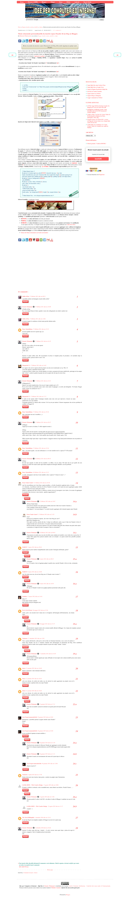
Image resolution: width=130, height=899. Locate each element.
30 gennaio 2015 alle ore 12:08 (49, 763)
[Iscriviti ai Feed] (41, 41)
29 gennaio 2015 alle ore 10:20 (45, 731)
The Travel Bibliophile (28, 817)
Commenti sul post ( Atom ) (31, 872)
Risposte (27, 498)
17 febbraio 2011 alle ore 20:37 (43, 422)
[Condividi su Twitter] (23, 41)
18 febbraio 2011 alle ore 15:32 (41, 472)
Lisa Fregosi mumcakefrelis (29, 717)
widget (56, 36)
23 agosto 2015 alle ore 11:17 (55, 806)
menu (48, 36)
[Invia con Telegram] (44, 41)
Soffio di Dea (25, 296)
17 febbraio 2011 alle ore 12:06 (37, 319)
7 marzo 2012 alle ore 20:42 (35, 547)
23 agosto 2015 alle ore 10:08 (51, 785)
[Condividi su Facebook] (19, 41)
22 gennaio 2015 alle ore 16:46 (34, 691)
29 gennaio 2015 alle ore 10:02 (45, 717)
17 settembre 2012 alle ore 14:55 (47, 653)
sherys (24, 668)
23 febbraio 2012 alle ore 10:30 (42, 483)
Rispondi (25, 301)
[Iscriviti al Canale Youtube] (30, 41)
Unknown (24, 638)
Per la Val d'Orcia (27, 610)
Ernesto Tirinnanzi (27, 307)
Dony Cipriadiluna (27, 329)
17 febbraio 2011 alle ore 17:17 (38, 396)
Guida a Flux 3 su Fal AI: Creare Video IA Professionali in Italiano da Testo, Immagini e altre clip (98, 116)
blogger (40, 36)
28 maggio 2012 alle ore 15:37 (47, 624)
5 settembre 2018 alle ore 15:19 (42, 817)
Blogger (68, 894)
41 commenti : (57, 30)
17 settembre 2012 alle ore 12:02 (36, 638)
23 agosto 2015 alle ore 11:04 (46, 797)
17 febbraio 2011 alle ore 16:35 (43, 341)
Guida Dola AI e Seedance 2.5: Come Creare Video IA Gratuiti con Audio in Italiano (97, 126)
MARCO (24, 547)
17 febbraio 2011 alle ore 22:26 (41, 448)
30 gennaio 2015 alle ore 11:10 (47, 742)
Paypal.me (102, 174)
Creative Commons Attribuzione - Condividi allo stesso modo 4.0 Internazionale (89, 886)
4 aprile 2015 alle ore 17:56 (35, 774)
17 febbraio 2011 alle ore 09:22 (37, 296)
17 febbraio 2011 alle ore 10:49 (43, 307)
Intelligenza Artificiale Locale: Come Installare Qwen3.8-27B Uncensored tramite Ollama (97, 111)
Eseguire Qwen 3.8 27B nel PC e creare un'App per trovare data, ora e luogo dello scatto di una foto (98, 121)
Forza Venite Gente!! (27, 483)
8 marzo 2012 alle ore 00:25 (46, 559)
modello (52, 36)
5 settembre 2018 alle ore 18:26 (43, 828)
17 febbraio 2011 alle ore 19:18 (41, 412)
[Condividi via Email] (48, 41)
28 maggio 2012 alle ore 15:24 (40, 610)
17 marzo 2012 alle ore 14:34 (34, 596)
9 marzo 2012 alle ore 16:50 (46, 583)
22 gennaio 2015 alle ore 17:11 (47, 704)
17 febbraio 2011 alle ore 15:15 (41, 329)
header (44, 36)
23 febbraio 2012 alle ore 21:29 (46, 514)
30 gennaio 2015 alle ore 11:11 (47, 754)
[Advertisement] (50, 263)
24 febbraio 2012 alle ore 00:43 (47, 532)
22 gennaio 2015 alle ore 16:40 (34, 668)
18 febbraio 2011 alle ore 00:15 (43, 458)
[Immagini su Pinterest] (37, 41)
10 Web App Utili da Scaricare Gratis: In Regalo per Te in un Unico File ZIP (98, 106)
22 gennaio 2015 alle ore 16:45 (34, 678)
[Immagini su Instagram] (34, 41)
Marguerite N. (26, 365)
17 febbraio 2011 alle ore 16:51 (43, 381)
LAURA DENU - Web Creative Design (32, 785)
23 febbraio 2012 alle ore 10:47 (47, 501)
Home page (50, 870)
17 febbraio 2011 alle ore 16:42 (38, 365)
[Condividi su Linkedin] (26, 41)
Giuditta (24, 596)
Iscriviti (98, 159)
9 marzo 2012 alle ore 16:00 (35, 572)
